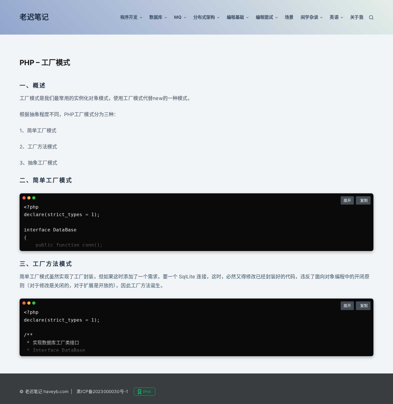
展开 (347, 200)
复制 (364, 200)
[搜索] (371, 17)
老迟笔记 (34, 17)
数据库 (155, 17)
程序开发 (129, 17)
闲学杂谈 (309, 17)
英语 (334, 17)
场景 (289, 17)
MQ (178, 17)
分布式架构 (204, 17)
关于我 (356, 17)
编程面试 (264, 17)
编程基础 (235, 17)
